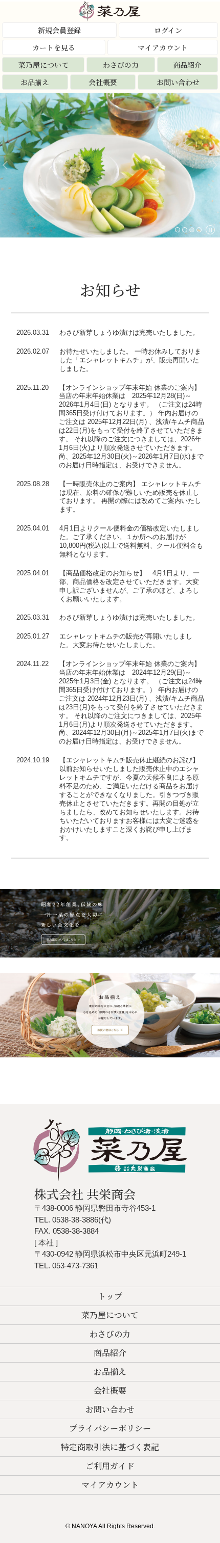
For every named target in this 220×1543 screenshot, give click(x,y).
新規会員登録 (59, 30)
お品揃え (34, 82)
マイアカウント (163, 47)
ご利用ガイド (110, 1466)
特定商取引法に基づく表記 (110, 1447)
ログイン (168, 30)
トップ (110, 1296)
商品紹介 (187, 65)
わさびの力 (121, 65)
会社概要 (103, 82)
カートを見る (53, 47)
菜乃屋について (43, 65)
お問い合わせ (178, 82)
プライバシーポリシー (110, 1428)
